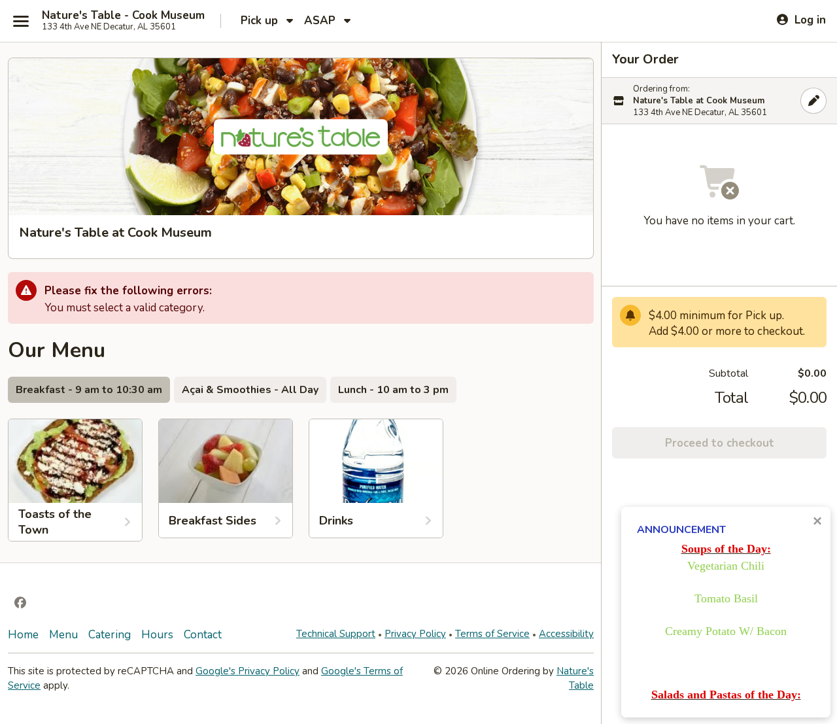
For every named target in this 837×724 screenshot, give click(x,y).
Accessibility (566, 633)
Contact (203, 634)
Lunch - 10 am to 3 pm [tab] (393, 390)
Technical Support (335, 633)
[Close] (813, 101)
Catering (109, 634)
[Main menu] (21, 21)
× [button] (817, 521)
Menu (63, 634)
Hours (157, 634)
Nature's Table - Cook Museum (123, 15)
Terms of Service (492, 633)
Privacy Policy (415, 633)
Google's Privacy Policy (247, 671)
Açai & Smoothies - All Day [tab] (250, 390)
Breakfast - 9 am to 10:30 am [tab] (89, 390)
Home (23, 634)
